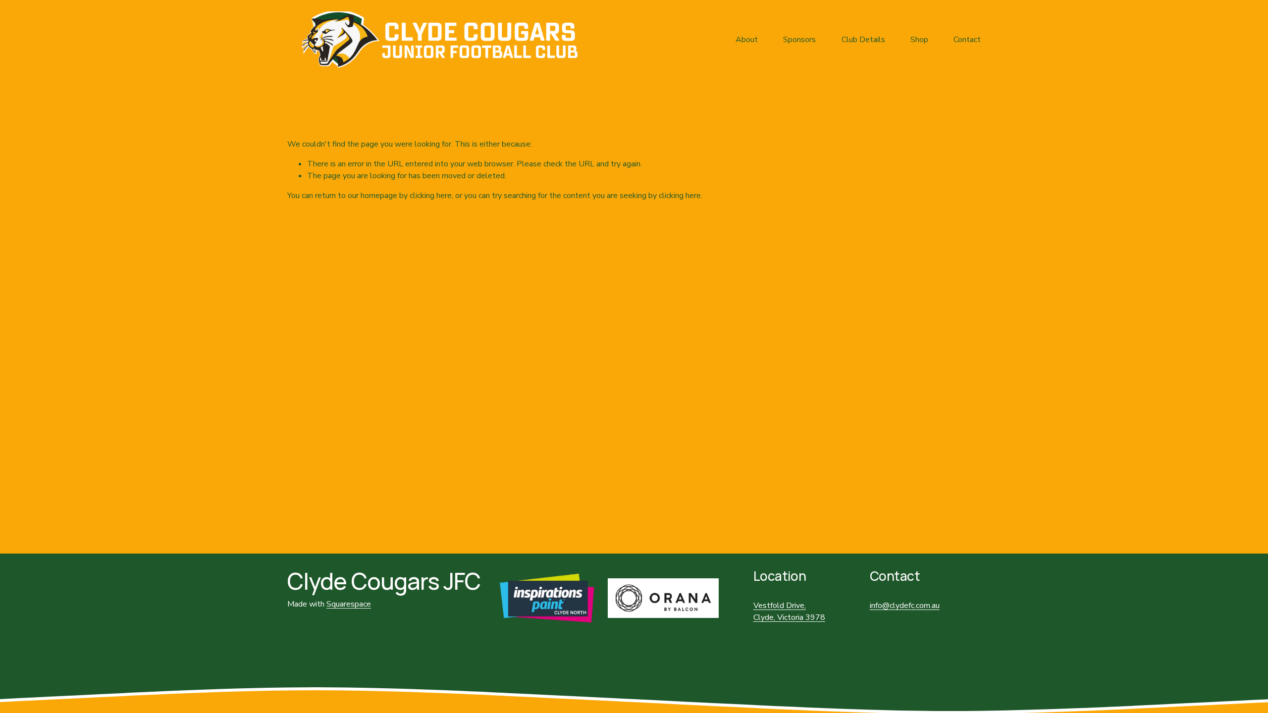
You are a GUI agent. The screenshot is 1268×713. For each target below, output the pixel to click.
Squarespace (348, 604)
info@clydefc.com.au (905, 605)
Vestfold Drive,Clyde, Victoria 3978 (789, 611)
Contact (967, 39)
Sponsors (799, 39)
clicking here (431, 195)
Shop (919, 39)
